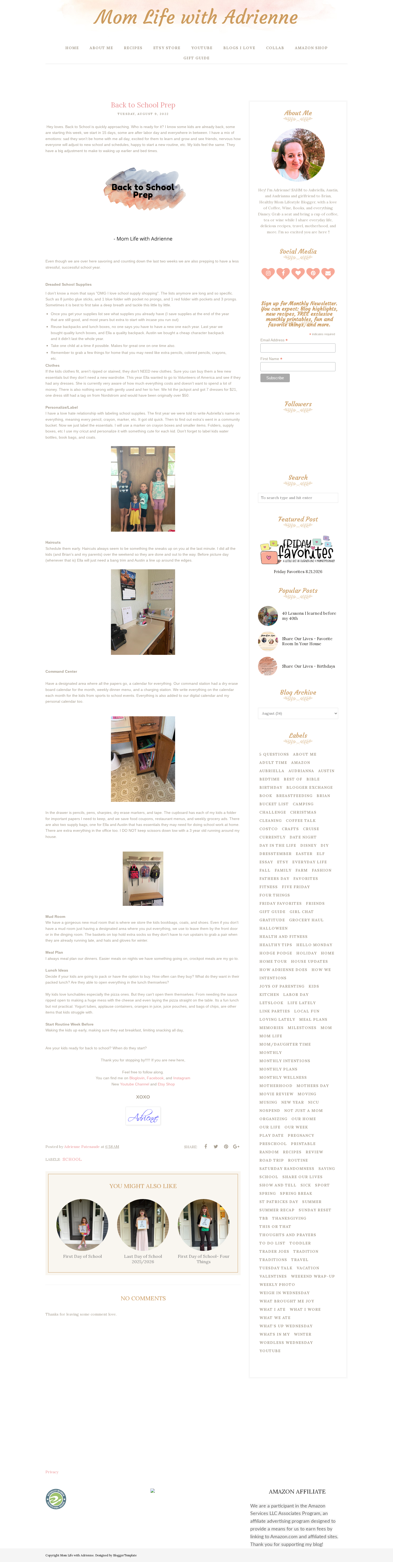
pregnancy (301, 1135)
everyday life (309, 862)
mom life (270, 1036)
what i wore (305, 1309)
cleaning (270, 820)
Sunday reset (315, 1210)
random (269, 1152)
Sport (322, 1185)
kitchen (269, 994)
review (314, 1152)
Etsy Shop (166, 1084)
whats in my (274, 1334)
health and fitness (283, 936)
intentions (273, 978)
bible (313, 779)
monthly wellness (283, 1077)
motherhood (275, 1085)
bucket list (274, 804)
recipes (292, 1152)
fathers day (274, 878)
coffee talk (301, 820)
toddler (300, 1243)
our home (303, 1118)
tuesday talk (275, 1268)
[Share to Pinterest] (226, 1146)
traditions (273, 1259)
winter (302, 1334)
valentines (273, 1276)
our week (296, 1127)
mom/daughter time (285, 1044)
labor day (296, 994)
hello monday (314, 944)
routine (298, 1160)
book (265, 795)
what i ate (272, 1309)
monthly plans (278, 1069)
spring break (296, 1193)
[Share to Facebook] (205, 1146)
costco (268, 828)
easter (304, 853)
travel (300, 1259)
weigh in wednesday (284, 1292)
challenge (272, 812)
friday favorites (280, 903)
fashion (322, 870)
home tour (273, 961)
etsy (282, 862)
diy (325, 845)
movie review (276, 1094)
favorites (305, 878)
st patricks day (278, 1201)
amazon (300, 762)
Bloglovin (137, 1078)
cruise (311, 828)
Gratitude (272, 920)
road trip (271, 1160)
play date (271, 1135)
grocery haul (306, 920)
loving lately (277, 1019)
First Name (271, 358)
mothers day (312, 1085)
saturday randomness (286, 1168)
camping (303, 804)
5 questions (274, 754)
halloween (273, 928)
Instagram (181, 1078)
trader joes (274, 1251)
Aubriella (271, 770)
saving (326, 1168)
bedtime (269, 779)
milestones (302, 1027)
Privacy (51, 1472)
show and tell (277, 1185)
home (327, 953)
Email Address (274, 340)
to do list (272, 1243)
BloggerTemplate (125, 1555)
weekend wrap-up (313, 1276)
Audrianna (301, 770)
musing (268, 1102)
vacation (307, 1268)
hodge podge (275, 953)
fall (265, 870)
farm (301, 870)
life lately (301, 1002)
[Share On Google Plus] (236, 1146)
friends (315, 903)
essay (266, 862)
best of (293, 779)
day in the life (277, 845)
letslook (271, 1002)
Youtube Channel (134, 1084)
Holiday (306, 953)
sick (305, 1185)
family (283, 870)
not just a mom (303, 1110)
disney (308, 845)
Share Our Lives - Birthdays (308, 666)
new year (292, 1102)
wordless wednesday (286, 1342)
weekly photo (277, 1284)
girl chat (302, 911)
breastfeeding (294, 795)
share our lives (302, 1176)
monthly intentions (284, 1060)
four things (274, 895)
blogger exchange (309, 787)
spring (267, 1193)
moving (307, 1094)
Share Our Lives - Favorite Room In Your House (307, 641)
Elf (321, 853)
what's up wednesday (286, 1326)
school (72, 1159)
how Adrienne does (283, 969)
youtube (270, 1350)
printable (303, 1143)
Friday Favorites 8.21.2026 (298, 571)
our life (269, 1127)
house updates (309, 961)
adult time (273, 762)
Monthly (270, 1052)
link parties (274, 1011)
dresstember (275, 853)
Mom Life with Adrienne (196, 17)
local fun (306, 1011)
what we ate (275, 1317)
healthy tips (275, 944)
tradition (305, 1251)
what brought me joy (286, 1301)
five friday (296, 886)
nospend (269, 1110)
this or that (275, 1226)
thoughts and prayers (287, 1234)
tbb (263, 1218)
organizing (273, 1118)
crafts (290, 828)
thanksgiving (289, 1218)
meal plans (313, 1019)
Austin (326, 770)
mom (326, 1027)
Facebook (155, 1078)
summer (312, 1201)
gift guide (272, 911)
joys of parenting (282, 986)
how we (321, 969)
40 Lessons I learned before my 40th (309, 616)
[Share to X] (215, 1146)
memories (271, 1027)
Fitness (268, 886)
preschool (273, 1143)
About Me (305, 754)
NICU (313, 1102)
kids (314, 986)
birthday (270, 787)
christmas (303, 812)
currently (272, 837)
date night (303, 837)
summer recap (277, 1210)
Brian (323, 795)
